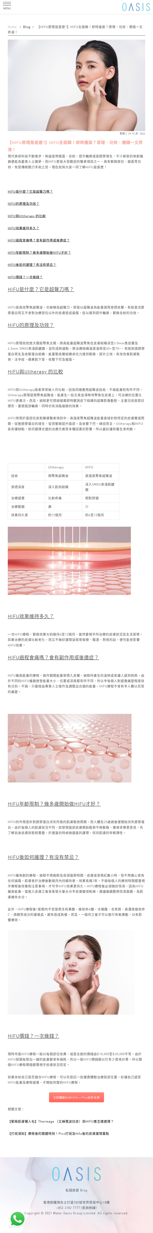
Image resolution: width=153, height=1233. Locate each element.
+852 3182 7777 (68, 1208)
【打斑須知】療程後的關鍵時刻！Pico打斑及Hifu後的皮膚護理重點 (58, 1134)
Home (12, 27)
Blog (26, 27)
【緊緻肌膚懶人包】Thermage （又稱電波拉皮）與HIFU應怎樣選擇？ (61, 1121)
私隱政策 (72, 1190)
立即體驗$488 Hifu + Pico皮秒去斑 (76, 1097)
